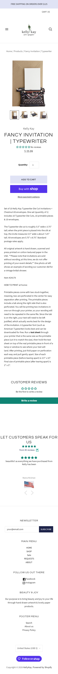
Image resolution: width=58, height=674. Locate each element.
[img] (29, 446)
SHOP (29, 551)
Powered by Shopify (42, 667)
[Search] (50, 29)
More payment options (29, 197)
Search (29, 623)
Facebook (30, 579)
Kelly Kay (28, 129)
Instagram (30, 582)
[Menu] (7, 29)
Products (18, 51)
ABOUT (29, 562)
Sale (29, 555)
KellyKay (27, 667)
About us (29, 626)
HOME (29, 547)
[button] (23, 147)
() (46, 11)
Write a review (29, 400)
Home (9, 51)
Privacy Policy (29, 630)
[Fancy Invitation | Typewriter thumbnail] (14, 114)
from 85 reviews (27, 450)
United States (27, 648)
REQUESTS (29, 558)
